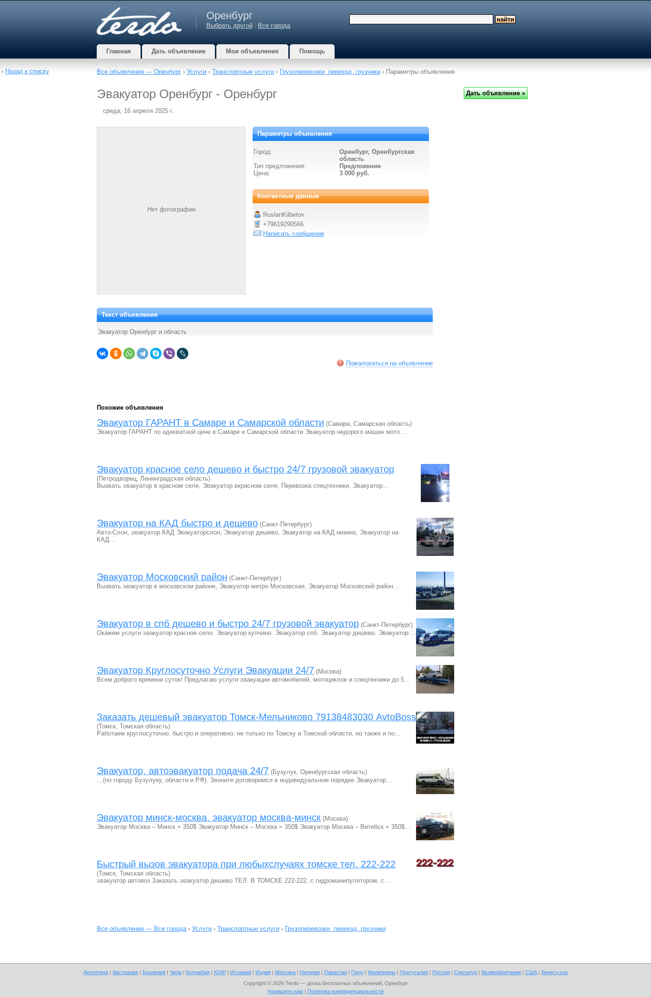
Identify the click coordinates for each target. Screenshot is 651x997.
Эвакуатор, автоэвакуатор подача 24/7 (183, 770)
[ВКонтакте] (102, 353)
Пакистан (335, 972)
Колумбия (198, 972)
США (531, 972)
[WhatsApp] (129, 353)
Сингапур (465, 972)
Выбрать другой (229, 25)
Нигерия (310, 972)
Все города (274, 25)
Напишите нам (285, 991)
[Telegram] (142, 353)
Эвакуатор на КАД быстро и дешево (177, 523)
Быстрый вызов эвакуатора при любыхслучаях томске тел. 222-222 (246, 864)
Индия (263, 972)
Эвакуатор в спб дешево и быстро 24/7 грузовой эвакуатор (228, 623)
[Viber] (169, 353)
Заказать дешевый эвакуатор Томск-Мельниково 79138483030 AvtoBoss (256, 717)
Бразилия (153, 972)
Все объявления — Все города (141, 928)
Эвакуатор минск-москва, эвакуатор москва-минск (209, 817)
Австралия (125, 972)
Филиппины (382, 972)
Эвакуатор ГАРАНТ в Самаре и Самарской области (210, 422)
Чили (176, 972)
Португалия (414, 972)
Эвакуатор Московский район (162, 577)
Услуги (196, 71)
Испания (240, 972)
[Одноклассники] (116, 353)
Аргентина (95, 972)
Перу (357, 972)
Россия (441, 972)
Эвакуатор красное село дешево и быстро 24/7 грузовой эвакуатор (245, 469)
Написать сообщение (293, 233)
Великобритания (501, 972)
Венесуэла (554, 972)
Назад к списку (27, 71)
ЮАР (220, 972)
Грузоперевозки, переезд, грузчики (330, 71)
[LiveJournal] (182, 353)
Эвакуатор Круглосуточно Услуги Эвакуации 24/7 (205, 670)
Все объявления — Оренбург (139, 71)
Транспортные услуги (243, 71)
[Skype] (156, 353)
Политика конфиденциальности (345, 991)
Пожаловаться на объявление (389, 363)
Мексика (285, 972)
